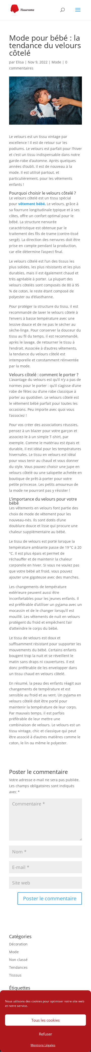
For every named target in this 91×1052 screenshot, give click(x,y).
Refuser (45, 1033)
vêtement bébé (31, 203)
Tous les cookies (45, 1020)
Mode (56, 62)
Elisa (20, 62)
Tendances (18, 967)
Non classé (18, 959)
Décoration (18, 944)
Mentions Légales (43, 1045)
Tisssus (15, 975)
